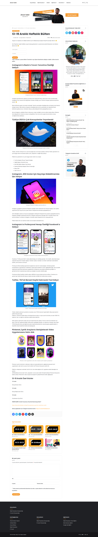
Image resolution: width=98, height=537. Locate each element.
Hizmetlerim (61, 2)
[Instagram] (76, 76)
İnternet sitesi (40, 483)
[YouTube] (75, 76)
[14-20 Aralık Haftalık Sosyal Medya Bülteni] (19, 442)
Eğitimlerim (53, 2)
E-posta (13, 483)
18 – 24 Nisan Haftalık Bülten (35, 448)
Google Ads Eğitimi (67, 525)
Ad (12, 478)
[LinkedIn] (73, 76)
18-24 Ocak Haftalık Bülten (51, 434)
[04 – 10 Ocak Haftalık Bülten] (36, 429)
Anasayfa (15, 28)
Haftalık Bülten (21, 28)
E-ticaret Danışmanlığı (14, 513)
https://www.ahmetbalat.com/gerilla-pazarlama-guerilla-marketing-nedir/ (29, 405)
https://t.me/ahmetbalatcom (43, 408)
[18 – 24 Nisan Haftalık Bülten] (36, 442)
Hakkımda (68, 2)
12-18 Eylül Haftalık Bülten (51, 448)
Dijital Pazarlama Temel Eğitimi (69, 520)
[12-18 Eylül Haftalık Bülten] (52, 442)
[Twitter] (71, 76)
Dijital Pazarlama (40, 2)
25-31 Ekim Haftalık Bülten (18, 434)
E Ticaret (12, 529)
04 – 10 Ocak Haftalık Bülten (35, 434)
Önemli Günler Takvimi (15, 520)
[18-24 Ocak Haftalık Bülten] (52, 429)
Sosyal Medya (33, 2)
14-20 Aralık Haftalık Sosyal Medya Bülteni (18, 448)
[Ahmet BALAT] (13, 2)
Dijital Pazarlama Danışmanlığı (16, 511)
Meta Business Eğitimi (68, 522)
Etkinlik (48, 2)
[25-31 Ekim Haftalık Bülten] (19, 429)
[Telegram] (78, 76)
